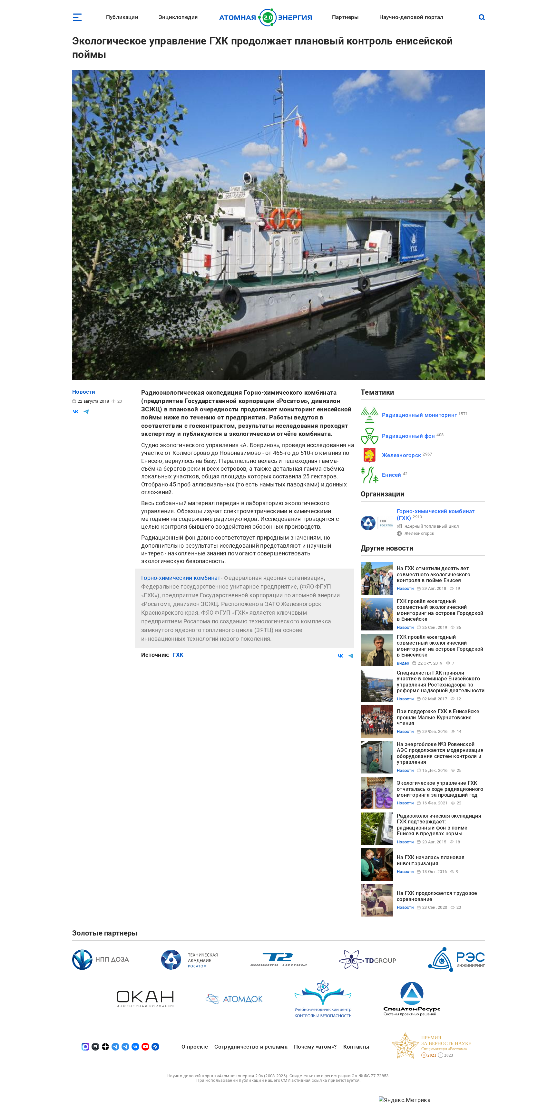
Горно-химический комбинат (181, 577)
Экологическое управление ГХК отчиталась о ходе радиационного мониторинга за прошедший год (440, 789)
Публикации (122, 17)
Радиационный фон (408, 436)
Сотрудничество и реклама (250, 1046)
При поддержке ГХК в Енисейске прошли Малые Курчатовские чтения (438, 717)
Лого (267, 17)
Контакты (356, 1046)
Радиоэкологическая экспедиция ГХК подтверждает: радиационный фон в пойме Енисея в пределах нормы (439, 825)
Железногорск (401, 455)
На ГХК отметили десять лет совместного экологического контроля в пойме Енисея (433, 574)
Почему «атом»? (315, 1046)
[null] (75, 411)
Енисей (391, 475)
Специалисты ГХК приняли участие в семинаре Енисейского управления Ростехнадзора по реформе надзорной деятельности (440, 682)
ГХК (177, 654)
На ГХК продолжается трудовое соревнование (437, 896)
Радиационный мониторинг (419, 415)
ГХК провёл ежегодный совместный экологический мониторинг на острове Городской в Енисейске (440, 610)
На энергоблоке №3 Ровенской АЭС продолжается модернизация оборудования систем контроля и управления (440, 753)
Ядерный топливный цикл (432, 526)
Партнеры (345, 17)
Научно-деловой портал (411, 17)
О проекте (194, 1046)
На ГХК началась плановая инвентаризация (430, 860)
